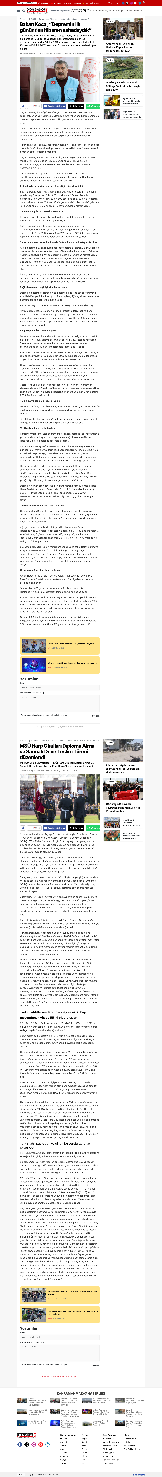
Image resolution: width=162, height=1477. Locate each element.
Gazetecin (24, 19)
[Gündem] (123, 789)
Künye (110, 3)
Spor (62, 1449)
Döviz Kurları (108, 1449)
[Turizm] (123, 28)
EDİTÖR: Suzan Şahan (76, 53)
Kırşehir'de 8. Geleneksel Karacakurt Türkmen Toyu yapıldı (132, 823)
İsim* (22, 683)
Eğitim (84, 1456)
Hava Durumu (109, 1463)
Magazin (85, 1438)
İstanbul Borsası (110, 1445)
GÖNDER (95, 716)
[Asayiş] (123, 750)
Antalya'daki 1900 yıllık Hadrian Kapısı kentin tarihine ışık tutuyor (120, 47)
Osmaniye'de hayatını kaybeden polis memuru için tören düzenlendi (123, 807)
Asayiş (63, 1445)
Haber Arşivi (129, 1445)
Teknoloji (64, 1452)
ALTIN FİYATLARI (92, 3)
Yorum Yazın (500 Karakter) (32, 693)
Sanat (84, 1442)
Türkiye (85, 1435)
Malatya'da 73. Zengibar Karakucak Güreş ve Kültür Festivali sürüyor (131, 836)
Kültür (84, 1463)
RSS (22, 1474)
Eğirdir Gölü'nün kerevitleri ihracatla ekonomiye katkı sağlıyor (131, 101)
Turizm (85, 1452)
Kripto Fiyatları (109, 1456)
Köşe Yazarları (109, 1435)
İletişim (117, 3)
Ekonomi (64, 1456)
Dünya (63, 1459)
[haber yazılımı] (139, 1474)
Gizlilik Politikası (131, 1438)
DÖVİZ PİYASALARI (73, 3)
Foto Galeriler (109, 1438)
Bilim (84, 1445)
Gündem (34, 740)
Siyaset (63, 1442)
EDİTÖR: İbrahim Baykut (54, 771)
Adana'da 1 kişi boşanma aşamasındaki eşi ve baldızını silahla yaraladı (123, 769)
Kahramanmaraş (68, 1435)
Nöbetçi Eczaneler (111, 1459)
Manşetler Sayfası (111, 1442)
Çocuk (84, 1449)
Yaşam (63, 1463)
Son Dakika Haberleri (133, 1449)
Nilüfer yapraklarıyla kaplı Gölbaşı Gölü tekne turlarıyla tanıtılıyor (123, 86)
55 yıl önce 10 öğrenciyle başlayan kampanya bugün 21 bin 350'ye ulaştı (132, 114)
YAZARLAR (45, 3)
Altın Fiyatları (109, 1452)
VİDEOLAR (58, 3)
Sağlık (33, 19)
